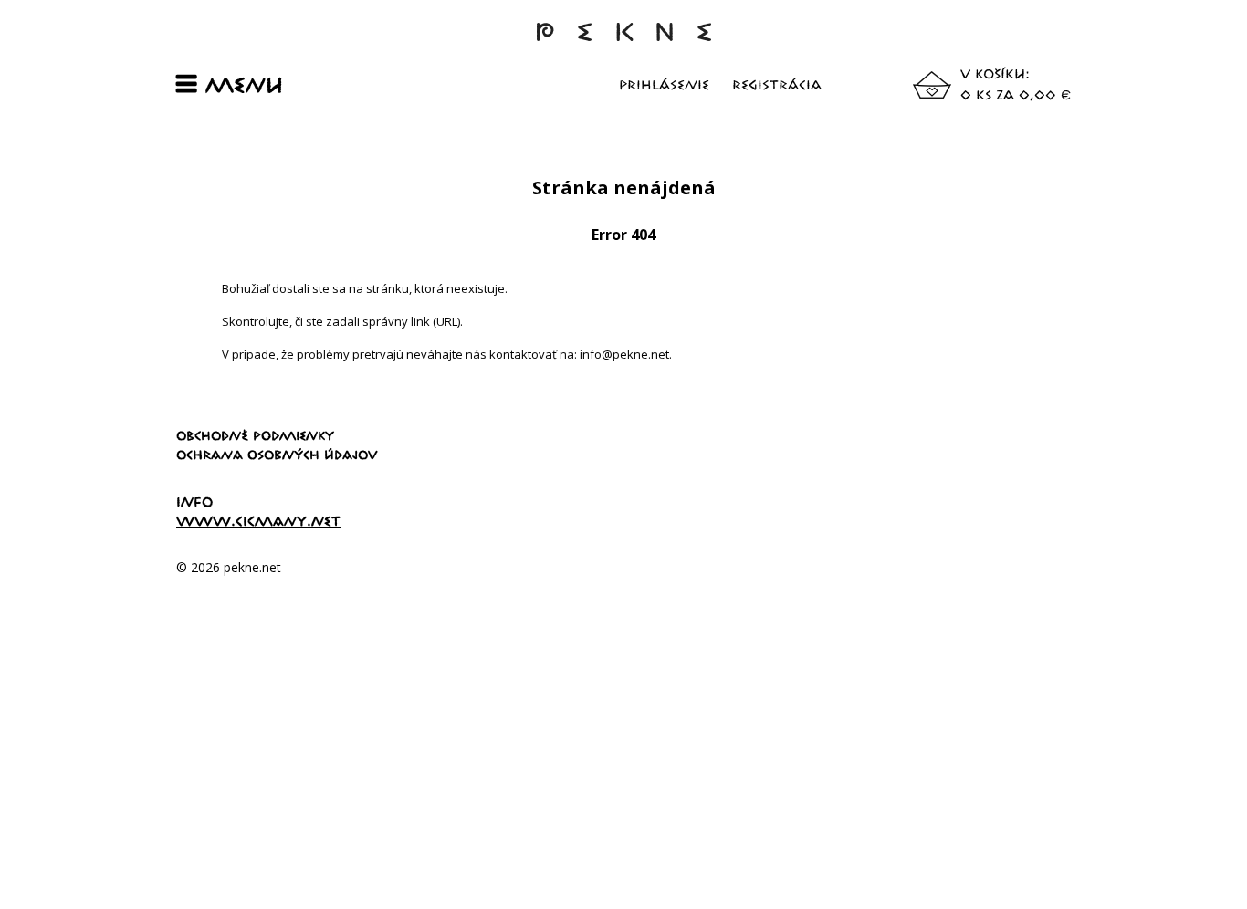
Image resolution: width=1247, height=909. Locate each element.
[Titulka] (623, 40)
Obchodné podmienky (255, 435)
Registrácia (777, 84)
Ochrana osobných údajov (277, 454)
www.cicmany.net (258, 520)
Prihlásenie (664, 84)
